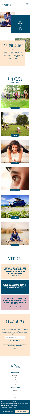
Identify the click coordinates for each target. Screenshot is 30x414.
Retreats (15, 135)
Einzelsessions (15, 190)
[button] (27, 5)
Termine (15, 395)
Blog (15, 397)
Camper (15, 217)
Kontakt (15, 390)
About (15, 393)
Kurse (15, 162)
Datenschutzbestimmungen (15, 345)
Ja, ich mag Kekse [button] (21, 411)
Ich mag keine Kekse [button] (8, 411)
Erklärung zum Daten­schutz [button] (9, 407)
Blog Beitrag (12, 62)
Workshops (15, 108)
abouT (15, 245)
